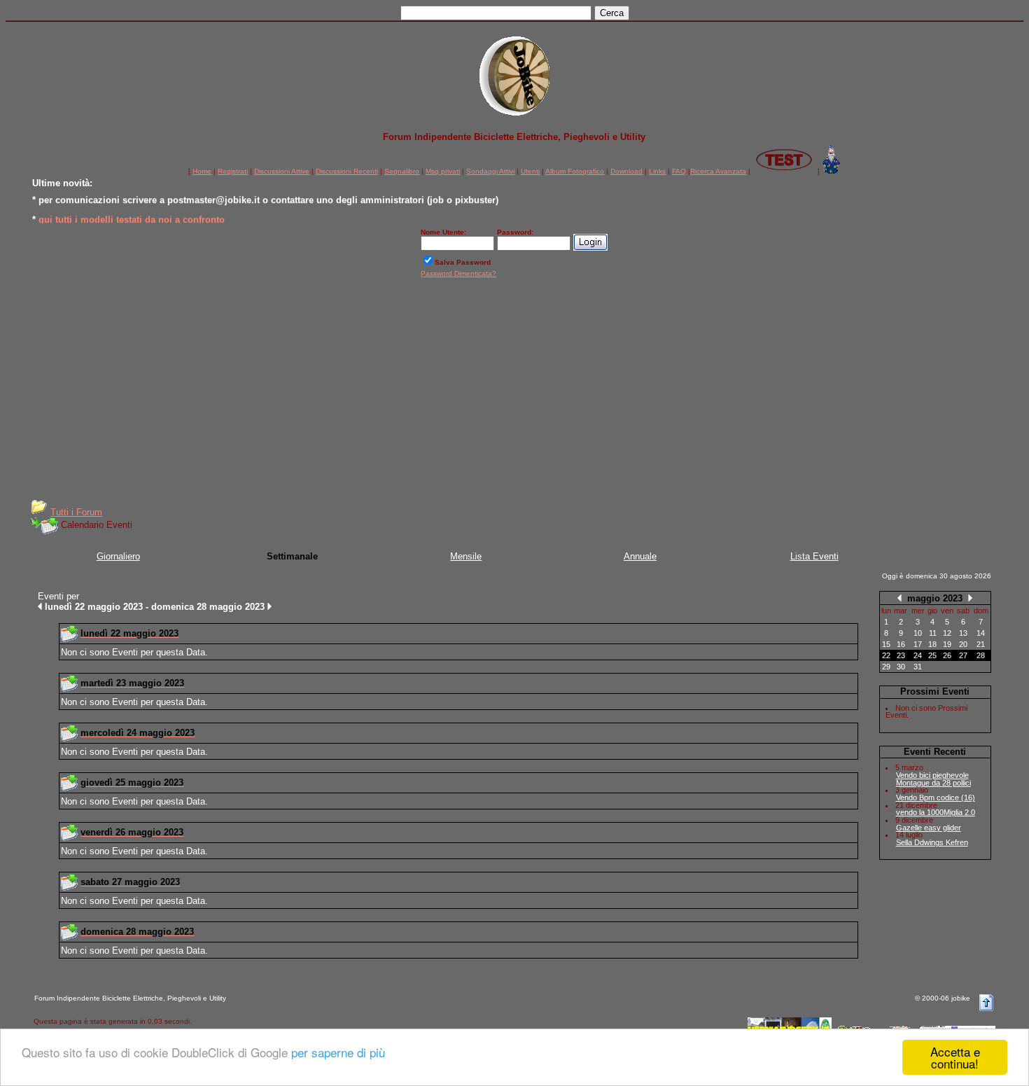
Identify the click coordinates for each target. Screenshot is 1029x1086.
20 (963, 644)
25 (932, 655)
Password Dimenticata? (458, 273)
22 (886, 655)
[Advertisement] (514, 393)
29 (886, 666)
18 (932, 644)
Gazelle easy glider (928, 827)
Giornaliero (118, 556)
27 (963, 655)
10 (917, 633)
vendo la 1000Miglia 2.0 (935, 812)
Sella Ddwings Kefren (932, 842)
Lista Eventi (814, 556)
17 (917, 644)
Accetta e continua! (955, 1057)
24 (917, 655)
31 (917, 666)
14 (980, 633)
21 (980, 644)
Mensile (466, 556)
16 (901, 644)
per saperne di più (338, 1052)
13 (963, 633)
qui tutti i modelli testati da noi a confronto (131, 217)
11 (933, 633)
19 (947, 644)
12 (947, 633)
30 (901, 666)
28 (980, 655)
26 (947, 655)
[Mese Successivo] (970, 598)
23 (901, 655)
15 (886, 644)
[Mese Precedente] (899, 598)
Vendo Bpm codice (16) (935, 797)
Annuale (640, 556)
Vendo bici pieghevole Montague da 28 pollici (933, 779)
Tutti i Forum (76, 512)
